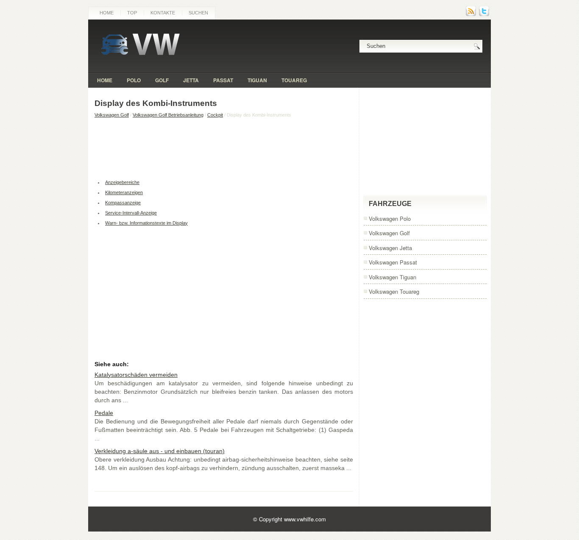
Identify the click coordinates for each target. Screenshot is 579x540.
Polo (134, 80)
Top (132, 12)
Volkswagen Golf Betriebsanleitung (168, 114)
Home (107, 12)
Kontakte (162, 12)
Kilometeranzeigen (124, 192)
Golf (162, 80)
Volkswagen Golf (112, 114)
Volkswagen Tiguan (392, 277)
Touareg (294, 80)
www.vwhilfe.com (305, 519)
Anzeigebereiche (122, 182)
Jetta (191, 80)
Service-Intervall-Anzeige (131, 212)
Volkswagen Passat (393, 262)
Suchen (198, 12)
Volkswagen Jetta (390, 248)
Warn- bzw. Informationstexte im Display (146, 222)
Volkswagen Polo (390, 218)
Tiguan (257, 80)
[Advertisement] (224, 147)
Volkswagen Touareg (394, 291)
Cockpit (215, 114)
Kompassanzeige (123, 202)
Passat (223, 80)
